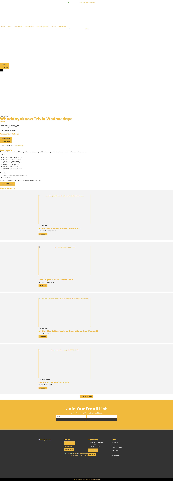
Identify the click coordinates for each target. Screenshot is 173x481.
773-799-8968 (18, 145)
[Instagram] (48, 449)
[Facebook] (44, 449)
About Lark (62, 26)
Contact (53, 26)
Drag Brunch (18, 26)
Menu (9, 26)
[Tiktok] (51, 449)
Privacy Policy (86, 479)
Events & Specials (42, 26)
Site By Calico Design (95, 479)
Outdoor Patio (29, 26)
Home (3, 26)
